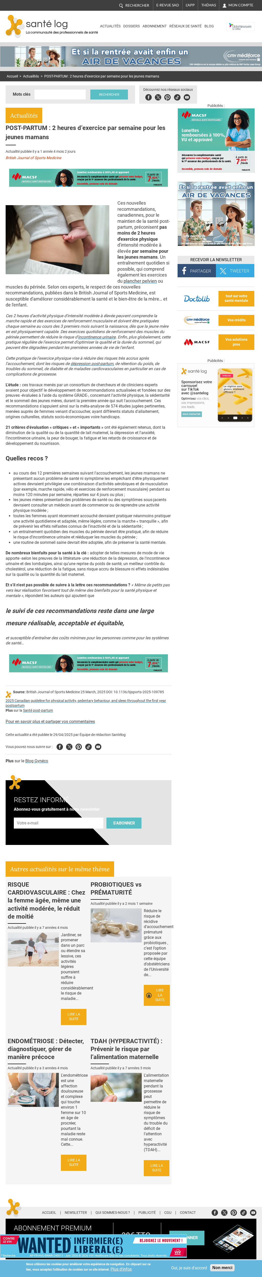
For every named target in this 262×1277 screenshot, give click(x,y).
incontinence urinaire (97, 337)
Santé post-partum (38, 710)
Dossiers (131, 26)
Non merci (222, 1267)
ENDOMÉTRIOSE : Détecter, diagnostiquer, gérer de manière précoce (46, 1049)
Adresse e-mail (28, 814)
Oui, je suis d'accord (189, 1267)
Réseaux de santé (185, 26)
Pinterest (167, 96)
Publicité (147, 1213)
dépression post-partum (92, 363)
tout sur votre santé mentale (236, 298)
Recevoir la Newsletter (216, 259)
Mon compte (240, 5)
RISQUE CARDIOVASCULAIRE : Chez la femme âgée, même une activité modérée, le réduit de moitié (46, 900)
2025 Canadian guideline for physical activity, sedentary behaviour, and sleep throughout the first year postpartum (86, 703)
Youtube (98, 746)
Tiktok (177, 96)
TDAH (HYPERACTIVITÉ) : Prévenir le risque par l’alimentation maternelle (126, 1049)
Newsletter (76, 1213)
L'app (190, 5)
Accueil (12, 76)
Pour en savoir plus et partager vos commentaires (50, 721)
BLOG (209, 26)
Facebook (148, 96)
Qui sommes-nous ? (112, 1213)
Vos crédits (236, 320)
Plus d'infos (121, 1269)
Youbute (187, 96)
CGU (167, 1213)
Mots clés (21, 94)
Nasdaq (234, 22)
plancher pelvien (140, 281)
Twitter (158, 96)
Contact (188, 1213)
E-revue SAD (167, 5)
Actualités (110, 26)
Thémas (208, 5)
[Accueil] (15, 26)
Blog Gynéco (36, 760)
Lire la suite (74, 1016)
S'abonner (124, 823)
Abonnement (155, 26)
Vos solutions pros (236, 342)
